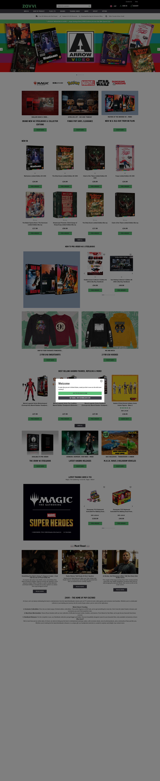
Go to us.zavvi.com (80, 393)
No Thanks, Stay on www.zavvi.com (80, 398)
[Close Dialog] (101, 381)
